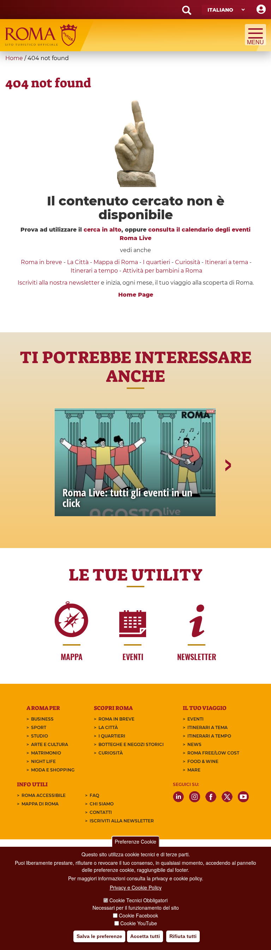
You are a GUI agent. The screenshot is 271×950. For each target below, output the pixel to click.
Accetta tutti (145, 936)
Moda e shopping (52, 770)
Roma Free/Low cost (213, 753)
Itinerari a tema (226, 262)
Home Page (135, 294)
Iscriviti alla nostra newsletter (59, 282)
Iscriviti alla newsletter (122, 820)
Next (227, 489)
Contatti (101, 812)
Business (42, 719)
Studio (39, 736)
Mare (193, 770)
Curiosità (187, 262)
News (194, 744)
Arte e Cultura (49, 744)
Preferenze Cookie (135, 841)
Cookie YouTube (138, 923)
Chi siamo (102, 803)
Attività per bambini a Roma (162, 270)
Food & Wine (202, 761)
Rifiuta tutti (183, 936)
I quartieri (156, 262)
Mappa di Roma (116, 262)
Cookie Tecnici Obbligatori (138, 900)
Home (14, 58)
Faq (94, 795)
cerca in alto (102, 229)
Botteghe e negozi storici (131, 744)
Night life (43, 761)
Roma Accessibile (44, 795)
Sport (38, 727)
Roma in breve (41, 262)
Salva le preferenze (99, 936)
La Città (78, 262)
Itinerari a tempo (94, 270)
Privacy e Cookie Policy (136, 887)
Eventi (195, 719)
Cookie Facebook (138, 915)
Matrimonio (46, 753)
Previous (44, 489)
